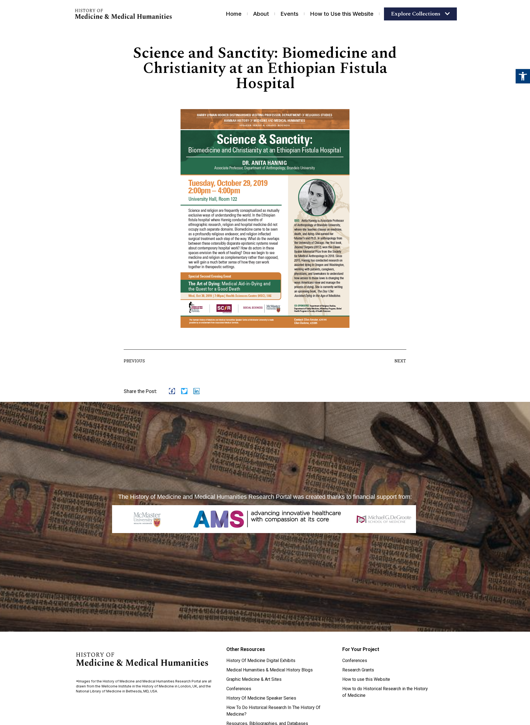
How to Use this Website (341, 13)
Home (234, 13)
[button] (523, 76)
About (261, 13)
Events (289, 13)
